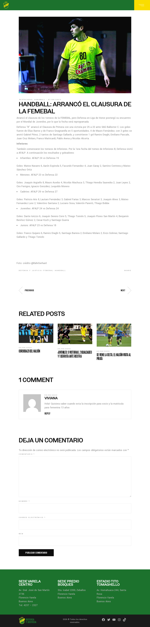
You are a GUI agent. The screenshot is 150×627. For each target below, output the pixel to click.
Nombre (24, 501)
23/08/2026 (25, 348)
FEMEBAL (48, 270)
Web (21, 534)
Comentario (27, 454)
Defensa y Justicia (30, 270)
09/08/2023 (51, 395)
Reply (47, 413)
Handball (39, 100)
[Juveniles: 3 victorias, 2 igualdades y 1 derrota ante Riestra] (75, 334)
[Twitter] (108, 619)
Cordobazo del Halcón (29, 351)
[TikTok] (124, 619)
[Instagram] (119, 619)
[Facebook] (103, 619)
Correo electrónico (32, 517)
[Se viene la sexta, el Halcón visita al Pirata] (114, 335)
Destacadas (26, 100)
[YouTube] (114, 619)
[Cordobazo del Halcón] (36, 333)
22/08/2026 (103, 351)
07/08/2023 (54, 100)
